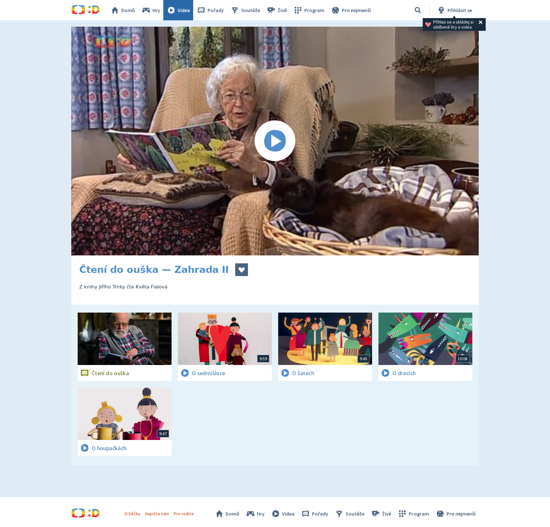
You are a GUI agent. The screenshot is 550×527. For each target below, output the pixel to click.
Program (314, 10)
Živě (282, 10)
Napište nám (157, 514)
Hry (156, 10)
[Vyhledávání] (417, 10)
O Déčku (132, 514)
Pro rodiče (184, 514)
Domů (128, 10)
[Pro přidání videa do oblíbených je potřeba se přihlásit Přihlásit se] (241, 269)
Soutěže (250, 10)
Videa (184, 10)
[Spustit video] (275, 141)
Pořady (216, 10)
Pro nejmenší (356, 10)
